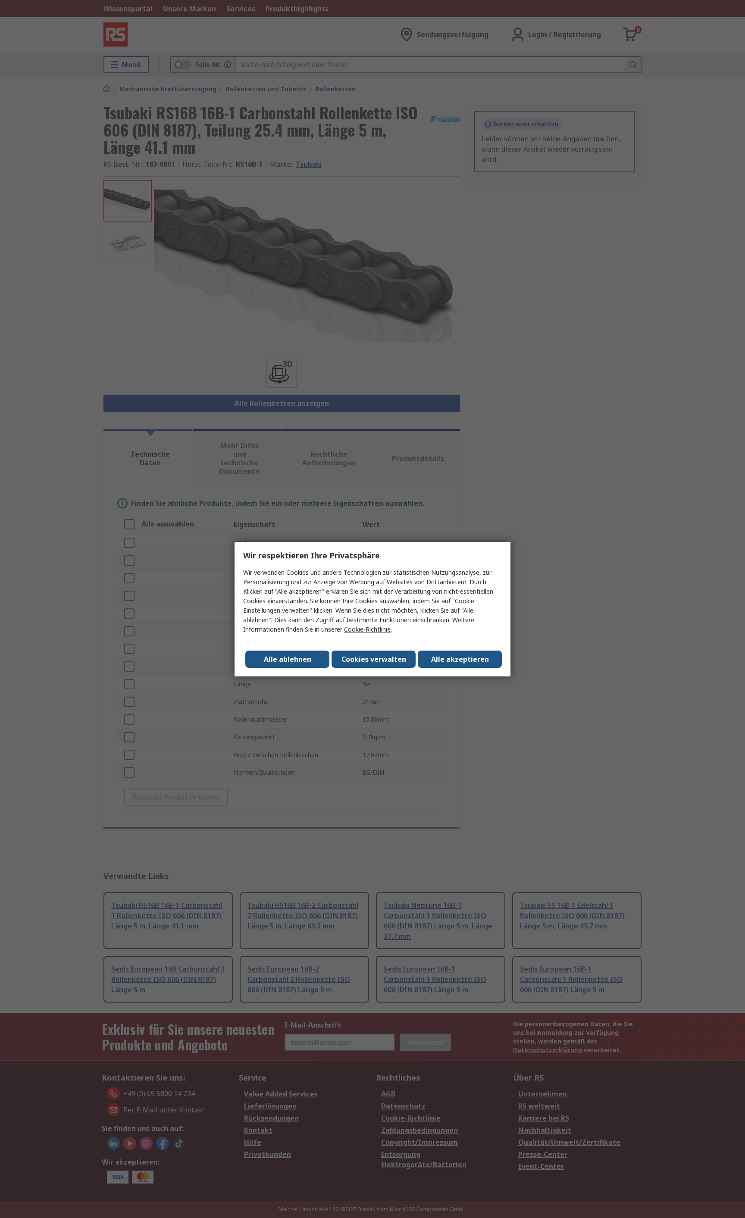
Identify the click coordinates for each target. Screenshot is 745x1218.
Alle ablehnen (287, 659)
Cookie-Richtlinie (367, 629)
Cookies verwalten (373, 659)
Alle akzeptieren (460, 659)
